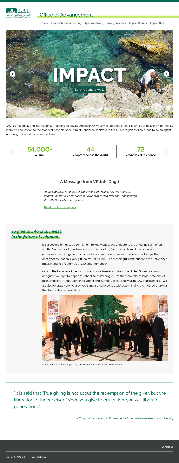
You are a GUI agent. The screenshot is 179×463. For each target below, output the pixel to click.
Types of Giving (94, 23)
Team (44, 23)
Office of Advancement (66, 15)
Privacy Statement (38, 457)
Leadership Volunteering (66, 23)
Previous (12, 74)
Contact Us (167, 446)
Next (166, 74)
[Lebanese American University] (18, 14)
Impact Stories (138, 23)
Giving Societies (116, 23)
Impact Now (157, 23)
